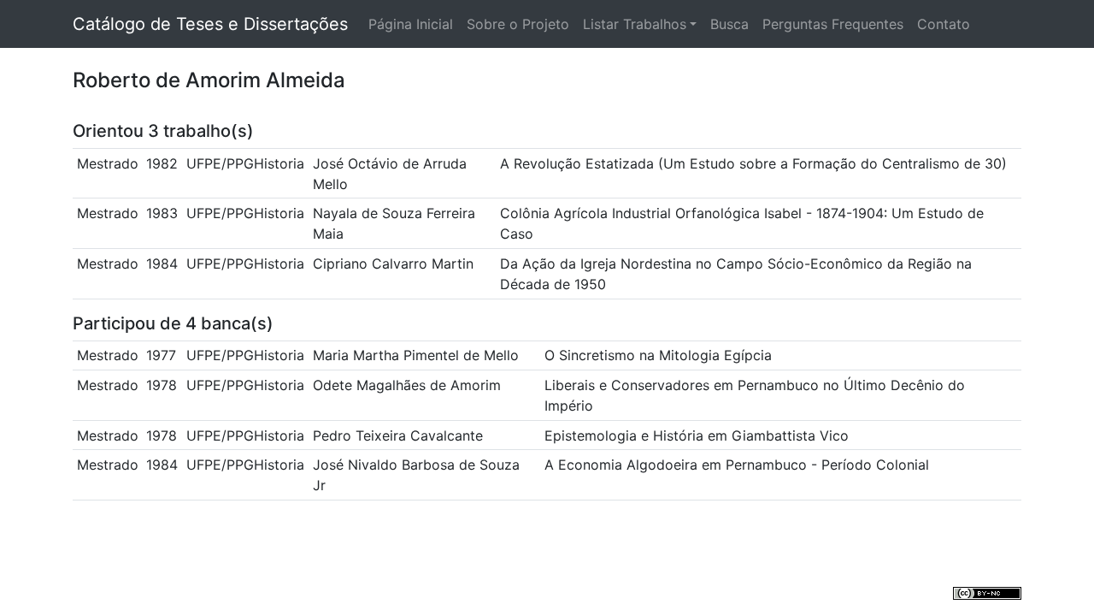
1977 (161, 355)
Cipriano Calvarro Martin (393, 263)
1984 (162, 263)
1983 (162, 213)
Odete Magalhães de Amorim (407, 385)
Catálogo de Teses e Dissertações (210, 24)
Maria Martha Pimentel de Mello (416, 355)
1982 (162, 163)
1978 (161, 385)
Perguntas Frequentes (832, 24)
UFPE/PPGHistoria (245, 163)
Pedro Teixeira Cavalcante (398, 435)
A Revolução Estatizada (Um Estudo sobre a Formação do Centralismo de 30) (753, 163)
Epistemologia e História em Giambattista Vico (696, 435)
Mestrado (107, 163)
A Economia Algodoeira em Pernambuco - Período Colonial (736, 464)
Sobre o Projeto (518, 24)
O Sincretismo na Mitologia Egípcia (658, 355)
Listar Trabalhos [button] (634, 24)
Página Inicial (410, 24)
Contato (943, 24)
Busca (729, 24)
